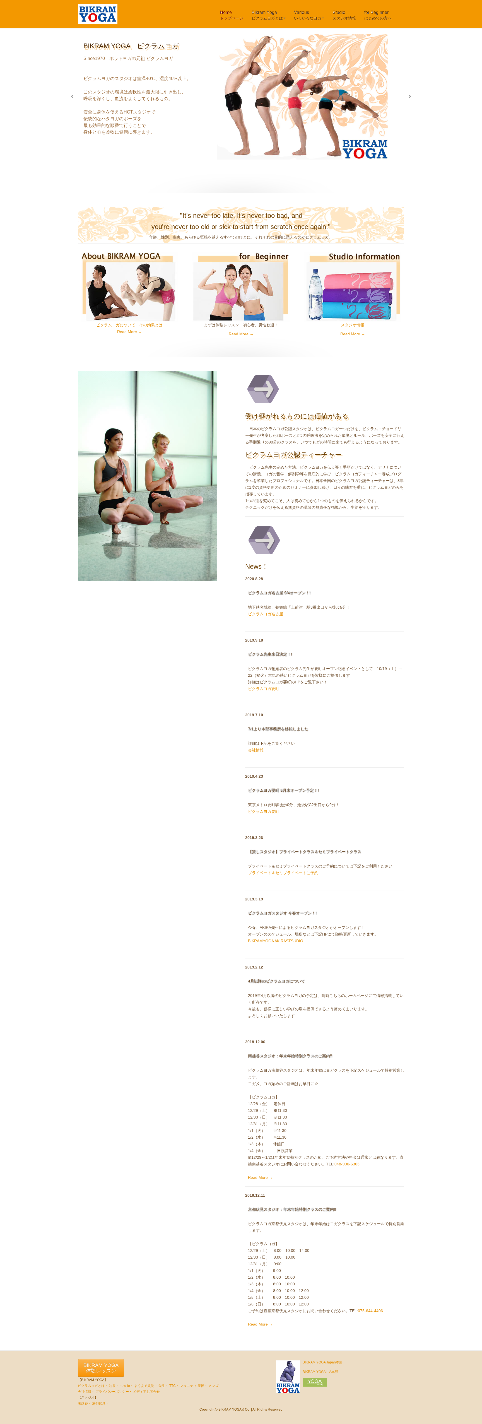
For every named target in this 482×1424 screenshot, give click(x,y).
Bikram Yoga (267, 15)
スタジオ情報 (352, 325)
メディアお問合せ (146, 1392)
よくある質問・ (146, 1386)
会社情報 (256, 750)
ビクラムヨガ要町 (263, 688)
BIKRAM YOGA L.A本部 (320, 1372)
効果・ (114, 1386)
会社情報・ (86, 1392)
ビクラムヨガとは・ (93, 1386)
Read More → (129, 331)
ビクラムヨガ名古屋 (265, 614)
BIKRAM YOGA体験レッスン (101, 1368)
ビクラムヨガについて (115, 325)
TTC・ (174, 1386)
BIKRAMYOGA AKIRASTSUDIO (275, 941)
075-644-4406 (370, 1311)
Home (231, 15)
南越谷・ (84, 1403)
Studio (344, 15)
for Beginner (378, 15)
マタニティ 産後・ (194, 1386)
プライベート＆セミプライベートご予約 (283, 873)
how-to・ (126, 1386)
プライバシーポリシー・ (113, 1392)
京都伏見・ (100, 1403)
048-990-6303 (347, 1164)
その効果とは (151, 325)
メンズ (213, 1386)
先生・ (163, 1386)
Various (307, 15)
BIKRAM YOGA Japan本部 (323, 1362)
